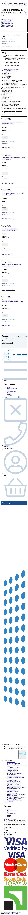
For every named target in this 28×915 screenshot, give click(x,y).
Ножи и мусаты (11, 762)
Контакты (9, 395)
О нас (8, 387)
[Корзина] (15, 499)
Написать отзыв (12, 46)
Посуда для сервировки (13, 791)
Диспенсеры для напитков (14, 786)
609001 (9, 190)
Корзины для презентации (14, 798)
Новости (9, 394)
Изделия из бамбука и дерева (14, 800)
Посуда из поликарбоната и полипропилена (14, 789)
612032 (9, 297)
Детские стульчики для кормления (16, 794)
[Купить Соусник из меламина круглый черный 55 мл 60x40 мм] (5, 173)
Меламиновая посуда (12, 793)
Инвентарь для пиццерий (13, 763)
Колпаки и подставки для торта (15, 797)
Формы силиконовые (12, 769)
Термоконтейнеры (11, 780)
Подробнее (8, 147)
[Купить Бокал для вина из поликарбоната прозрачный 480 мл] (5, 280)
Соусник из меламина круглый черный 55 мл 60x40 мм (13, 158)
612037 (9, 119)
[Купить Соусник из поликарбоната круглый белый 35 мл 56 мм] (5, 209)
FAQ (8, 390)
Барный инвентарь (12, 771)
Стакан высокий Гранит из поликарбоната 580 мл (10, 229)
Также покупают (8, 70)
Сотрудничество (11, 391)
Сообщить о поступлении (9, 39)
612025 (9, 262)
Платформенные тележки (13, 781)
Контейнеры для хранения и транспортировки (14, 774)
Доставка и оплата (12, 388)
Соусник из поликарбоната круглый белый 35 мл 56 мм (12, 194)
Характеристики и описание (11, 69)
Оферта (9, 392)
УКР (5, 475)
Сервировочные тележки (13, 783)
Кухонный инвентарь (12, 770)
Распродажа (10, 801)
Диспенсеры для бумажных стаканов (16, 787)
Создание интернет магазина (13, 912)
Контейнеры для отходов (13, 776)
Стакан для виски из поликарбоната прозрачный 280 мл (13, 122)
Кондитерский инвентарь (13, 767)
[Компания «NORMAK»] (15, 360)
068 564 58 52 (7, 446)
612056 (9, 226)
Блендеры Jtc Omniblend (13, 784)
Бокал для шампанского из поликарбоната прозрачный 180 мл (12, 300)
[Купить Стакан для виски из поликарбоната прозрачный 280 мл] (5, 137)
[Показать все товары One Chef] (25, 13)
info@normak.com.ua (9, 837)
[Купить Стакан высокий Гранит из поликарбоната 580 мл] (5, 244)
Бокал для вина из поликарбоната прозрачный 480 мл (12, 265)
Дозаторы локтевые (12, 795)
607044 (9, 155)
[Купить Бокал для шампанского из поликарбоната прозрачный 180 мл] (5, 315)
